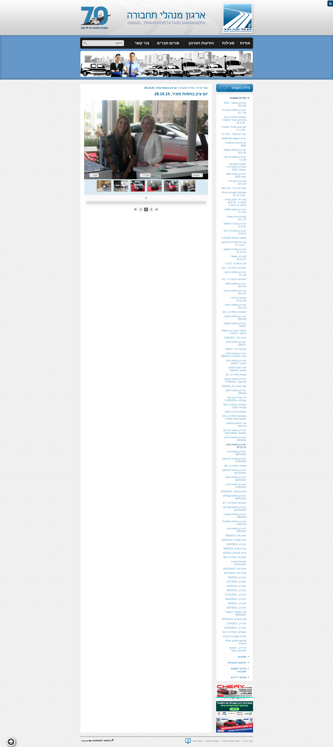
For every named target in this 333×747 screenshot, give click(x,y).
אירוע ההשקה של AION (234, 138)
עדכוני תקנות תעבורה (238, 670)
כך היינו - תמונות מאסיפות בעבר (237, 649)
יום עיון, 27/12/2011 (235, 594)
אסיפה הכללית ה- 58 (235, 465)
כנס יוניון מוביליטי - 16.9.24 (236, 182)
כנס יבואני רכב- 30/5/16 (234, 386)
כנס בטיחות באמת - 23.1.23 (236, 218)
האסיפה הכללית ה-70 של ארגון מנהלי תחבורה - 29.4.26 (234, 120)
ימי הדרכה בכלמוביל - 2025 (235, 144)
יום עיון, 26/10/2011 (235, 599)
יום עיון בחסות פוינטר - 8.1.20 (234, 273)
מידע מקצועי (240, 88)
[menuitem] (245, 43)
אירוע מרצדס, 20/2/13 (234, 552)
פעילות (228, 43)
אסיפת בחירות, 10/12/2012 (238, 563)
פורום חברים (168, 43)
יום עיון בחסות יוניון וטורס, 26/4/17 (236, 362)
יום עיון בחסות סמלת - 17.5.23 (234, 211)
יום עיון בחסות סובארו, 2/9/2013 (234, 515)
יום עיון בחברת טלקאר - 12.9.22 (234, 225)
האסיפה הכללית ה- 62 (234, 312)
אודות (245, 43)
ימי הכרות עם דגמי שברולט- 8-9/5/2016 (235, 399)
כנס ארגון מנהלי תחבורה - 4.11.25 (233, 128)
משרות (242, 656)
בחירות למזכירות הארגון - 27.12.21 (234, 243)
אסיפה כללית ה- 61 (236, 374)
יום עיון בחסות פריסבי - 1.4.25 (234, 158)
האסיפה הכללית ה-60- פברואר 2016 (234, 406)
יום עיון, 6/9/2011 (237, 603)
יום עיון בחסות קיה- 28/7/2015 (236, 453)
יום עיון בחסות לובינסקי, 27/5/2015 (233, 460)
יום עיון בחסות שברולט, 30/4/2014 (234, 497)
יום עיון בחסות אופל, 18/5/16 (235, 392)
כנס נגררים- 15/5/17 (235, 349)
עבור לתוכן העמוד (166, 3)
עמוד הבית (202, 87)
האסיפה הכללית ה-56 (235, 557)
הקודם (196, 175)
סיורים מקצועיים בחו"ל (234, 636)
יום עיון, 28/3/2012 (236, 590)
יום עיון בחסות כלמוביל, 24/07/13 (234, 522)
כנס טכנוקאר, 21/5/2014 (233, 491)
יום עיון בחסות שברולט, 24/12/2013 (234, 508)
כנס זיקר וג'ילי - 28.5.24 (234, 188)
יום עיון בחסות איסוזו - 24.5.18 (234, 306)
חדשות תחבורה (237, 662)
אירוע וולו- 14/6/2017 (235, 337)
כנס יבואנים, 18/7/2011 (234, 619)
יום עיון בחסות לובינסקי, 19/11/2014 (233, 471)
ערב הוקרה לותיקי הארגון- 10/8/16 (237, 369)
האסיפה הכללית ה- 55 (234, 632)
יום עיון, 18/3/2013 (236, 544)
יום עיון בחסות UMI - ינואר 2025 (235, 175)
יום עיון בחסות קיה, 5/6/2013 (236, 530)
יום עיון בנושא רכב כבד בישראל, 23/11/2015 (234, 431)
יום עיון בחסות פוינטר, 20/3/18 (234, 317)
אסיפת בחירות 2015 (235, 411)
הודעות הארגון (201, 43)
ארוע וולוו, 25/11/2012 (234, 568)
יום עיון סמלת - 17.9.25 (233, 134)
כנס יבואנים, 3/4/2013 (234, 548)
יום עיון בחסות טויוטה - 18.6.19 (234, 292)
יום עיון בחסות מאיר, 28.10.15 (181, 94)
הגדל (147, 175)
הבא (95, 175)
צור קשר (142, 43)
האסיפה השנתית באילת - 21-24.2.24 (233, 194)
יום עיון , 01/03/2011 (235, 627)
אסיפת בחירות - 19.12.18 (238, 299)
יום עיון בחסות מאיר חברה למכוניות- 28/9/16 (233, 354)
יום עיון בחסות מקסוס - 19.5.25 (234, 151)
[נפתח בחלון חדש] (188, 741)
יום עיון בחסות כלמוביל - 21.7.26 (233, 111)
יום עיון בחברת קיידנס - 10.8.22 (234, 232)
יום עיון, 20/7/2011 (236, 607)
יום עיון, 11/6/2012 (236, 586)
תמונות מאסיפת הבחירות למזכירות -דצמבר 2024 (236, 167)
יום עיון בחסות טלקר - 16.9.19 (235, 285)
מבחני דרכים (238, 677)
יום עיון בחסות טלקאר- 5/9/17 (234, 325)
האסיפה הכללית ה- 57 (234, 502)
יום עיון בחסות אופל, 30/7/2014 (235, 478)
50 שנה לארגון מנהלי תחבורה (235, 642)
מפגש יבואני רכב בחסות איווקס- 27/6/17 (233, 332)
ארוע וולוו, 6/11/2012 (235, 573)
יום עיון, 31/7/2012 (236, 581)
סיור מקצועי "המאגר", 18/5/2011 (235, 613)
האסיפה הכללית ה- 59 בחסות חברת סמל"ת (234, 417)
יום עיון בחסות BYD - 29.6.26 (235, 104)
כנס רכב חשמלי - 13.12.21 (237, 257)
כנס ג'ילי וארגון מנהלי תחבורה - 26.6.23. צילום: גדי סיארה (235, 202)
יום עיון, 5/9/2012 (237, 577)
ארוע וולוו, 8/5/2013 (236, 535)
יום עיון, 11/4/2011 (236, 623)
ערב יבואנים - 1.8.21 (235, 263)
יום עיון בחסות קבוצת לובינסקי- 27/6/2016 (235, 380)
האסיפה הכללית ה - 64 (234, 267)
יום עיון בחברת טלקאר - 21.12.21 (234, 250)
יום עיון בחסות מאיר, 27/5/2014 (235, 485)
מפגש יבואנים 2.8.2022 (233, 237)
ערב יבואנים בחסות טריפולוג (236, 424)
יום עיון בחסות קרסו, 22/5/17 (235, 343)
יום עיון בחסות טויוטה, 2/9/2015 (234, 438)
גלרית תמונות (187, 87)
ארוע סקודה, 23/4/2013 (234, 539)
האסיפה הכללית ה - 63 (234, 279)
